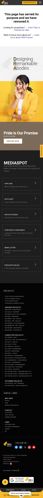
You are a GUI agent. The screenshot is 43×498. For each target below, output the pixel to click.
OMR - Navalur (13, 318)
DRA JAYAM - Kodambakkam (13, 348)
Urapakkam (12, 316)
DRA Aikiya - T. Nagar (11, 353)
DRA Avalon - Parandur (12, 312)
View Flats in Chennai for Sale (27, 28)
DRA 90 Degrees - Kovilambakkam (15, 364)
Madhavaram (12, 309)
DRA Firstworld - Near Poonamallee (16, 385)
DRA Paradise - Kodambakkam (14, 355)
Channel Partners (10, 417)
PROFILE (7, 400)
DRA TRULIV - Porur (10, 344)
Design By (6, 463)
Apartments (10, 490)
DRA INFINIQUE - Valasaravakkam (14, 323)
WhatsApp (35, 495)
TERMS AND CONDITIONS (9, 457)
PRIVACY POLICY (7, 459)
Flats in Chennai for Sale (12, 298)
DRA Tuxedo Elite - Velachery (14, 367)
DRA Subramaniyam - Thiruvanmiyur (16, 360)
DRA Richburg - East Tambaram (14, 383)
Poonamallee (13, 330)
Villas (23, 490)
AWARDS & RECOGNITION (12, 405)
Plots (34, 490)
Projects (10, 495)
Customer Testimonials (12, 426)
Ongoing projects (29, 2)
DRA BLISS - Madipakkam (12, 351)
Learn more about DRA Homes (24, 36)
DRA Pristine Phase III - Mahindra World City (18, 376)
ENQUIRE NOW (13, 141)
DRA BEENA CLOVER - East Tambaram (15, 314)
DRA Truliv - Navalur (11, 342)
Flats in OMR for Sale (11, 301)
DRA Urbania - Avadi (11, 337)
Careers (7, 429)
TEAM (6, 403)
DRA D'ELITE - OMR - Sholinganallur (15, 339)
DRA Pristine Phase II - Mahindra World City (18, 373)
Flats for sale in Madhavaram (14, 296)
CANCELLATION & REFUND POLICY (11, 461)
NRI (6, 431)
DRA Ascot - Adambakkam (12, 362)
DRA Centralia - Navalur (12, 346)
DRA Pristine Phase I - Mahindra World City (18, 371)
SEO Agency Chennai (10, 470)
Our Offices (8, 412)
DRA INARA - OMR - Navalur (13, 321)
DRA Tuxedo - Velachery (12, 369)
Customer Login (10, 424)
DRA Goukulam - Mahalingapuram (15, 358)
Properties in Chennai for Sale (14, 303)
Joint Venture (9, 415)
